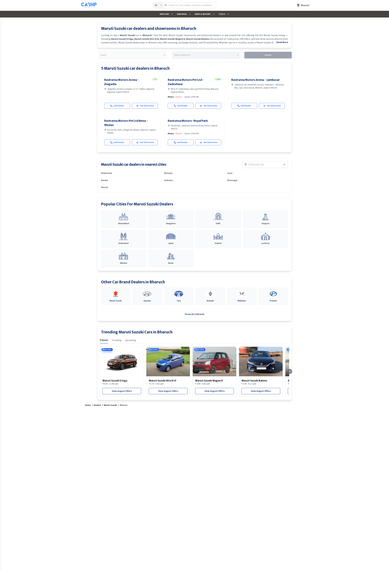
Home (88, 405)
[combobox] (133, 55)
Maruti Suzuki (110, 405)
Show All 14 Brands (194, 314)
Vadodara (168, 180)
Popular (104, 340)
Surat (229, 173)
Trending (116, 340)
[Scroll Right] (289, 371)
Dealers (97, 405)
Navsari (104, 187)
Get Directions (147, 105)
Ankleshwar (106, 173)
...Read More (281, 42)
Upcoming (130, 340)
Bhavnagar (232, 180)
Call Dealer (119, 105)
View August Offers (122, 391)
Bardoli (104, 180)
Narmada (168, 173)
